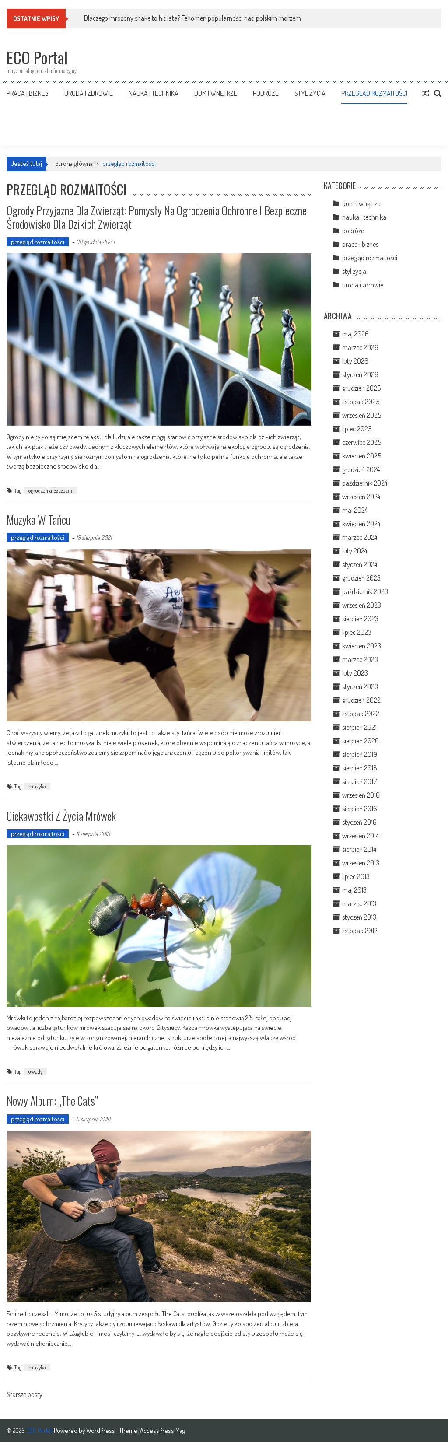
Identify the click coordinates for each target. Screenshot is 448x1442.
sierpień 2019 (359, 754)
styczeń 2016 (359, 822)
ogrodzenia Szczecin (50, 490)
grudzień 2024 (361, 469)
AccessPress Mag (162, 1430)
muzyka (37, 786)
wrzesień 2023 (361, 605)
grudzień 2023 (361, 578)
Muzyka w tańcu (38, 519)
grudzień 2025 (361, 388)
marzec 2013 (359, 903)
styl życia (310, 93)
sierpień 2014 (359, 849)
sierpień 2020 (360, 740)
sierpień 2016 (359, 808)
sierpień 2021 (359, 727)
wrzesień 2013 (360, 862)
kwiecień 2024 (361, 523)
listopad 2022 (360, 713)
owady (35, 1071)
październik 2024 (364, 483)
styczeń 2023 (360, 686)
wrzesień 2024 (361, 496)
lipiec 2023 (356, 632)
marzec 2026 (360, 347)
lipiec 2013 (356, 876)
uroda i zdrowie (88, 93)
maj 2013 (354, 890)
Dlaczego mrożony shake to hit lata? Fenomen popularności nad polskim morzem (192, 18)
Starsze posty (24, 1395)
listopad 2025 (360, 401)
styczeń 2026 (360, 374)
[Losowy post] (426, 93)
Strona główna (74, 163)
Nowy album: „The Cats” (52, 1100)
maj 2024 (355, 510)
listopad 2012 (360, 930)
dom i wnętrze (215, 93)
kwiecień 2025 (361, 456)
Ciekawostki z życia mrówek (61, 815)
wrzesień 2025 (361, 415)
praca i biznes (28, 93)
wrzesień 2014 (360, 835)
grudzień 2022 (361, 700)
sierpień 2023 (360, 618)
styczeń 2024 (359, 564)
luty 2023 (355, 672)
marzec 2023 (360, 659)
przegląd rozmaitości (374, 93)
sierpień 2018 (359, 767)
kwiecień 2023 (361, 645)
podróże (266, 93)
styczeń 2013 (359, 917)
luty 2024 (354, 550)
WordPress (101, 1430)
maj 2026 (355, 333)
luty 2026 (355, 361)
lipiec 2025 (356, 428)
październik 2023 (365, 591)
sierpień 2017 (359, 781)
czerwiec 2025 (361, 442)
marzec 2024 (359, 537)
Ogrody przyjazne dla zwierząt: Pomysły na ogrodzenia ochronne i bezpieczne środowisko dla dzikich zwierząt (157, 217)
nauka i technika (153, 93)
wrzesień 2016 (361, 795)
